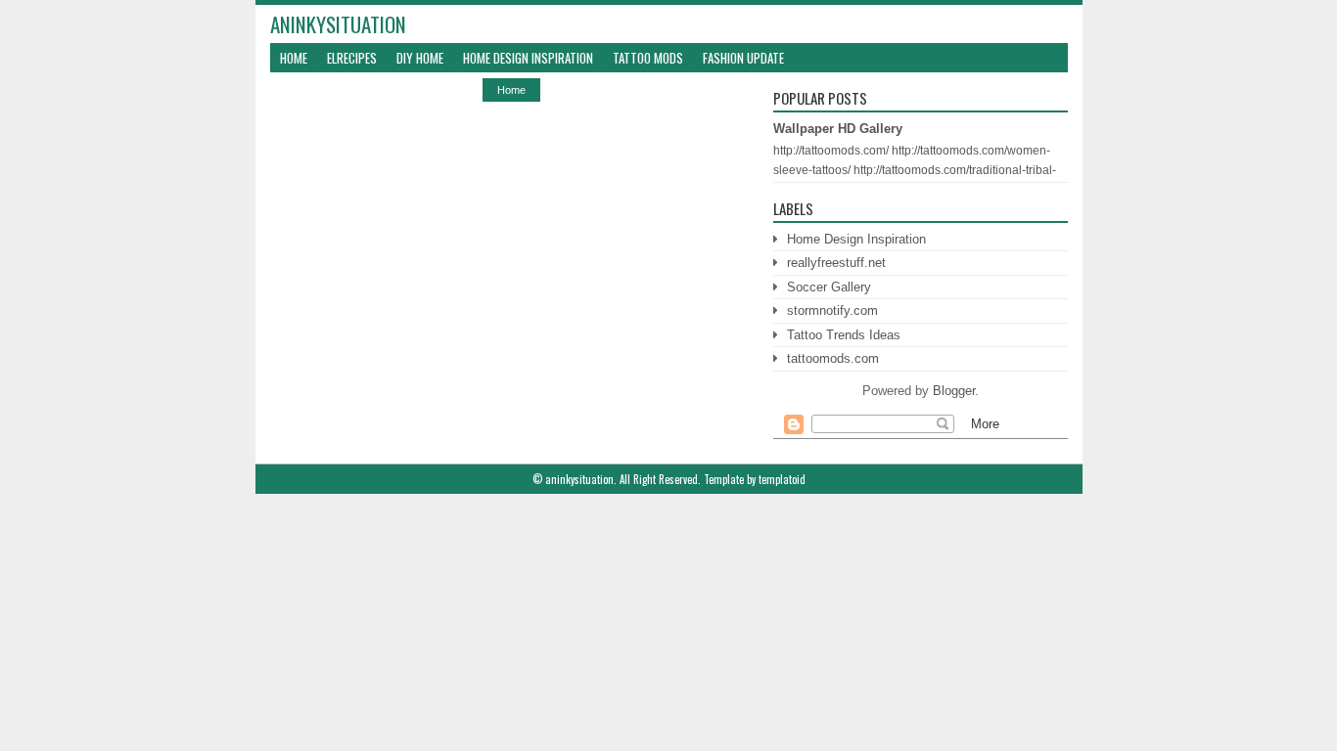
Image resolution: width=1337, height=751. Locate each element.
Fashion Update (743, 57)
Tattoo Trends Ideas (843, 335)
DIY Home (419, 57)
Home (293, 57)
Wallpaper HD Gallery (837, 128)
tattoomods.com (833, 358)
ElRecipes (352, 57)
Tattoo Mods (648, 57)
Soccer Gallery (829, 287)
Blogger (954, 390)
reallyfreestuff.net (836, 262)
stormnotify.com (832, 310)
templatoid (782, 479)
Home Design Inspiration (528, 57)
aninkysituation (338, 24)
